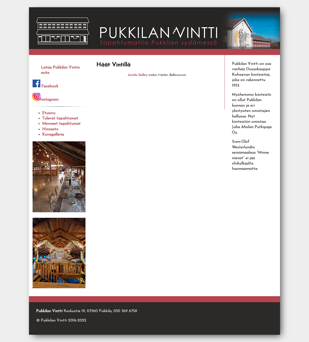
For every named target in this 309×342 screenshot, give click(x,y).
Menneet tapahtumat (61, 124)
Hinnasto (50, 129)
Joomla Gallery (137, 75)
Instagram (49, 100)
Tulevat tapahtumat (60, 118)
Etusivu (48, 113)
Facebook (50, 86)
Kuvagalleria (53, 135)
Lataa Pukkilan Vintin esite (60, 69)
